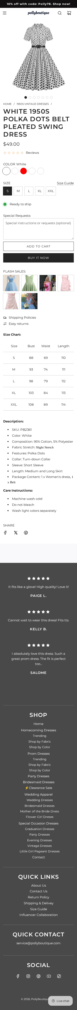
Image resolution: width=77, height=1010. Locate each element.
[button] (25, 97)
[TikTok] (59, 976)
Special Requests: (17, 216)
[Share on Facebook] (5, 533)
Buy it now (38, 258)
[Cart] (69, 13)
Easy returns (18, 324)
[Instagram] (28, 976)
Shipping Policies (22, 317)
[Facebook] (18, 976)
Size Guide (65, 183)
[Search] (59, 13)
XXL (51, 191)
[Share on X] (15, 533)
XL (40, 191)
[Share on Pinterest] (26, 533)
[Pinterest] (38, 976)
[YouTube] (48, 976)
